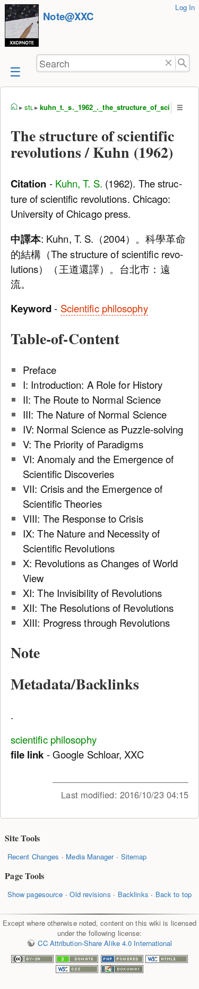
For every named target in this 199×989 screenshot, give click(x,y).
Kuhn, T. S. (78, 183)
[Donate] (77, 960)
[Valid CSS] (77, 970)
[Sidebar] (14, 71)
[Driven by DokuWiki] (122, 970)
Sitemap (134, 856)
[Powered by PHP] (122, 960)
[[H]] (22, 26)
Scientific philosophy (104, 308)
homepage (14, 107)
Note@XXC (68, 16)
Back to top (173, 894)
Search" (183, 63)
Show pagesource (35, 894)
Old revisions (90, 894)
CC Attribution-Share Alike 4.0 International (105, 943)
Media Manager (90, 856)
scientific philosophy (54, 739)
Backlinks (133, 894)
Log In (185, 7)
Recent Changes (33, 856)
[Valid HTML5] (166, 960)
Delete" (168, 63)
